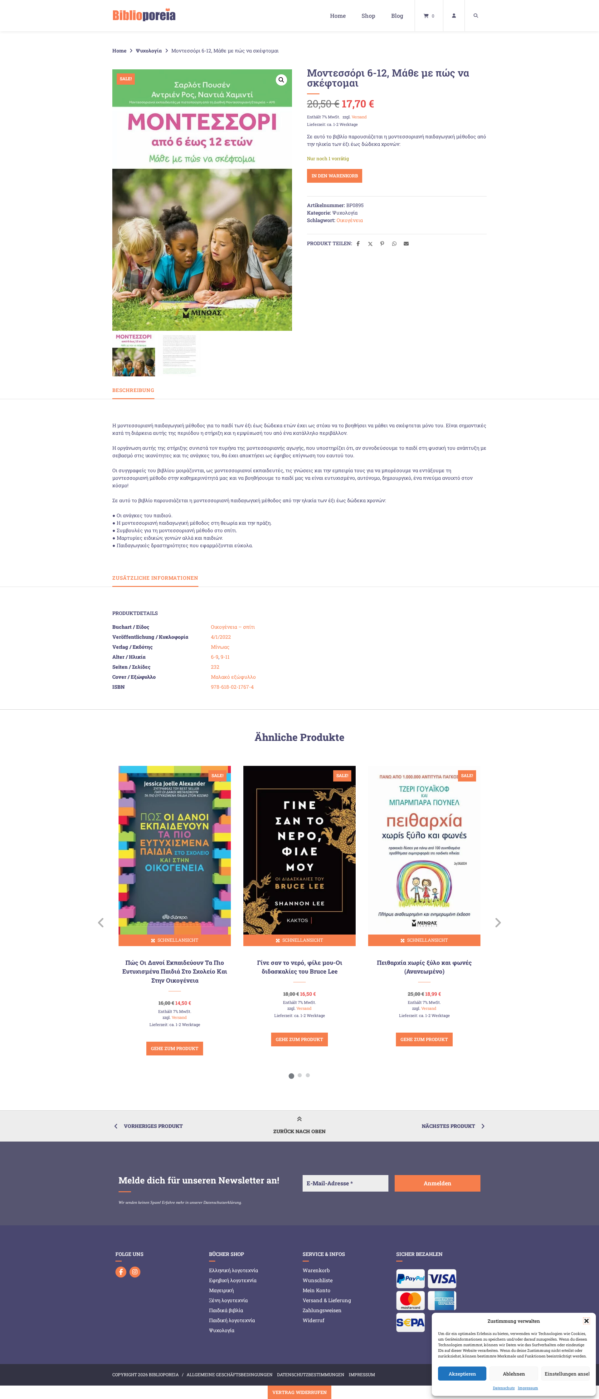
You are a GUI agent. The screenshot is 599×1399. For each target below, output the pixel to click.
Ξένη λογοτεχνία (228, 1300)
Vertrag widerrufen (299, 1392)
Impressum (528, 1387)
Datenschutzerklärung (222, 1202)
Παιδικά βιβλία (226, 1310)
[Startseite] (144, 15)
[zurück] (101, 922)
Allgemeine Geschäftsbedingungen (230, 1374)
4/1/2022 (221, 636)
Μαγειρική (221, 1290)
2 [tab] (299, 1075)
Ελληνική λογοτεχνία (233, 1270)
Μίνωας (220, 646)
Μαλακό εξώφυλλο (233, 676)
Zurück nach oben (299, 1131)
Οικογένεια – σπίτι (233, 626)
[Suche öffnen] (476, 15)
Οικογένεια (350, 220)
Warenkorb (316, 1270)
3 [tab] (308, 1075)
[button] (586, 1321)
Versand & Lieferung (327, 1300)
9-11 (225, 656)
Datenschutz (504, 1387)
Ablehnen (514, 1374)
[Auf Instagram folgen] (134, 1272)
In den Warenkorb (335, 176)
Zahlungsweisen (322, 1310)
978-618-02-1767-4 (232, 686)
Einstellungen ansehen (567, 1374)
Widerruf (313, 1320)
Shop (368, 15)
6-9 (214, 656)
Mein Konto (316, 1290)
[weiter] (498, 922)
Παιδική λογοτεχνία (232, 1320)
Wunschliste (318, 1280)
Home (338, 15)
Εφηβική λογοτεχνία (232, 1280)
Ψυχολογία (149, 50)
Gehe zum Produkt (174, 1048)
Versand (359, 116)
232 (215, 666)
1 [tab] (291, 1075)
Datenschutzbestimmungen (310, 1374)
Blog (397, 15)
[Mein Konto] (454, 15)
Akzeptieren (462, 1374)
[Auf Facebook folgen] (120, 1272)
